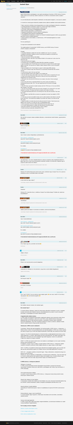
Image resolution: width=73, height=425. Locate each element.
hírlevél (60, 1)
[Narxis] (25, 12)
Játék (18, 1)
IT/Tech (8, 1)
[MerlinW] (25, 241)
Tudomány (13, 1)
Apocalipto (23, 132)
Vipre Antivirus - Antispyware (27, 221)
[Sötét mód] (62, 1)
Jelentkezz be (9, 8)
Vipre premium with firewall (27, 141)
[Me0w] (25, 267)
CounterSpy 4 (24, 148)
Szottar (22, 169)
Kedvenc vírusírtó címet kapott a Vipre (29, 408)
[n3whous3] (25, 283)
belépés (65, 1)
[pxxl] (25, 250)
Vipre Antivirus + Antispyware (27, 137)
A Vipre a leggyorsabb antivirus (27, 411)
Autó (21, 1)
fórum (54, 1)
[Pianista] (25, 157)
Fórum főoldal (8, 5)
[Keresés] (51, 1)
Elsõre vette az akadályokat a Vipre (28, 414)
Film (24, 1)
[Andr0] (25, 123)
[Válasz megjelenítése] (64, 123)
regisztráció (70, 1)
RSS (57, 1)
